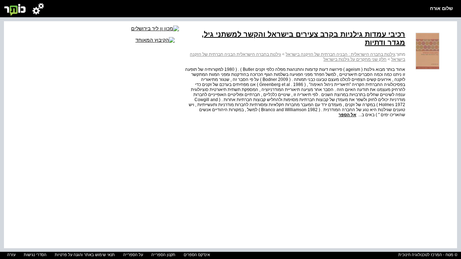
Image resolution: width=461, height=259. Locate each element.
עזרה (11, 255)
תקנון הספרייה (163, 255)
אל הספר (347, 114)
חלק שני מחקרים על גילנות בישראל (354, 59)
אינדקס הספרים (197, 255)
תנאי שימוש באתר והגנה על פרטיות (85, 255)
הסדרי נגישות (35, 255)
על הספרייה (133, 255)
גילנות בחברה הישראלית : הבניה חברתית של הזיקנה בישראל (340, 54)
